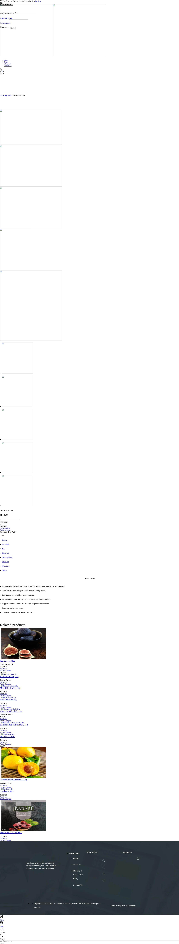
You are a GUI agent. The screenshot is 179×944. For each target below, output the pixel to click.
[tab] (89, 578)
